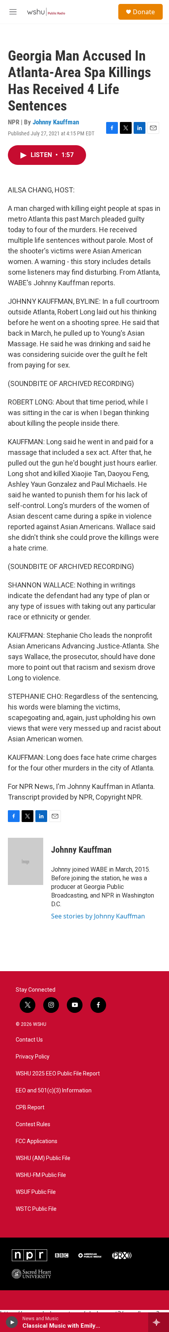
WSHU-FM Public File (41, 1175)
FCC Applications (36, 1141)
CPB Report (30, 1107)
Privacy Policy (33, 1057)
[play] (12, 1322)
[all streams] (158, 1322)
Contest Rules (33, 1124)
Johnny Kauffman (56, 122)
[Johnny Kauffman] (25, 861)
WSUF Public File (36, 1192)
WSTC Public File (36, 1209)
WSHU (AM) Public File (43, 1158)
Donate (144, 11)
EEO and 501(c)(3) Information (54, 1091)
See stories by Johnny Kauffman (98, 916)
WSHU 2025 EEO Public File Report (58, 1074)
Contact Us (29, 1040)
